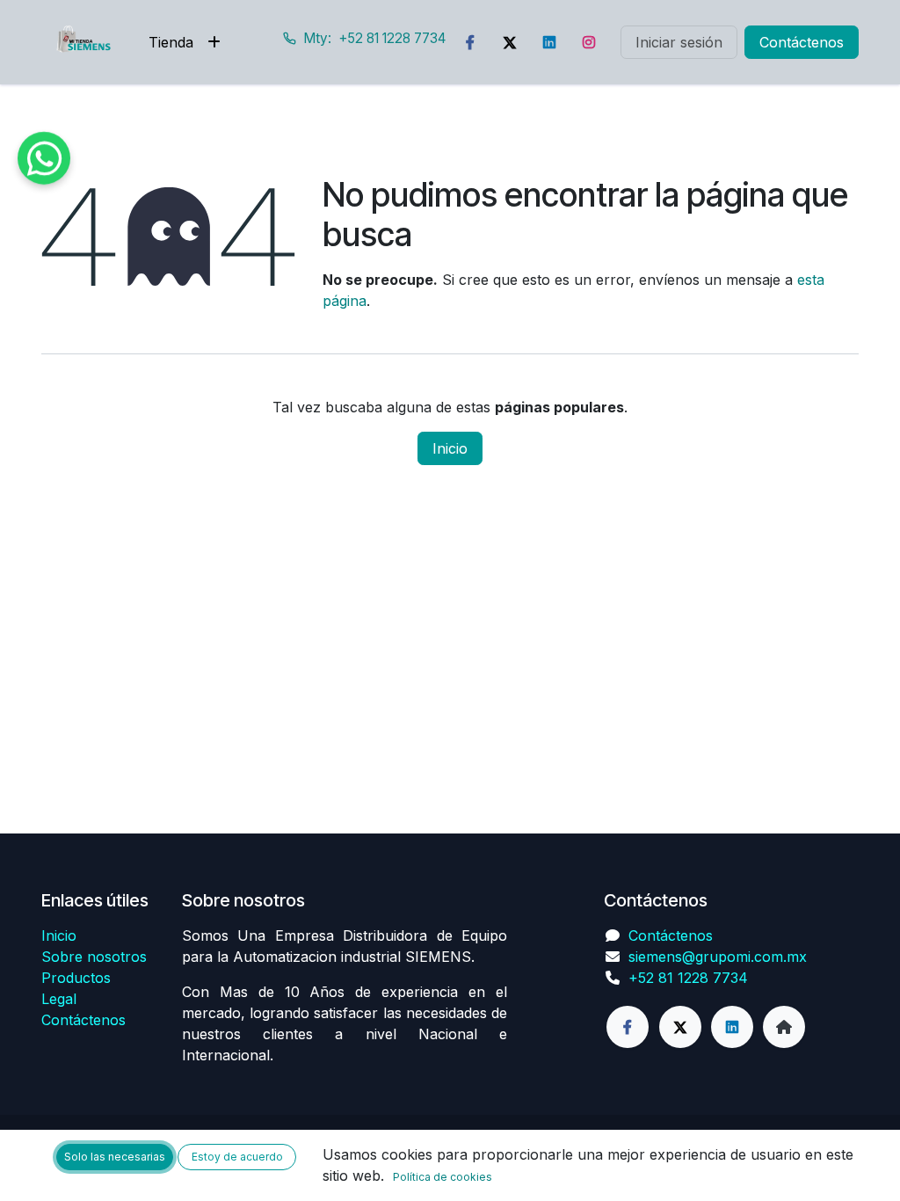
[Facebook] (470, 42)
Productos (76, 977)
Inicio (450, 448)
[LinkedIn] (549, 42)
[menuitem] (171, 42)
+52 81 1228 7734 (688, 977)
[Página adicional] (784, 1027)
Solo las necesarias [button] (114, 1156)
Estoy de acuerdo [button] (237, 1156)
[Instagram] (588, 42)
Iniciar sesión (678, 42)
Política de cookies (442, 1176)
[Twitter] (509, 42)
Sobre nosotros (94, 956)
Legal (58, 999)
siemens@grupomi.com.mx (717, 956)
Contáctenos (801, 42)
